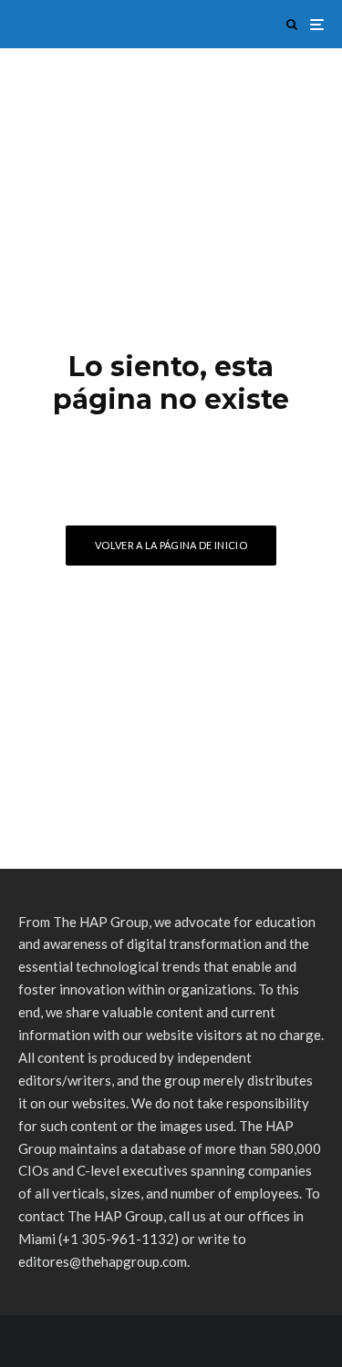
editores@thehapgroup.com (102, 1261)
